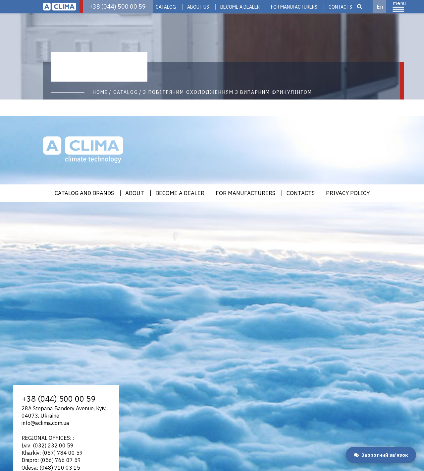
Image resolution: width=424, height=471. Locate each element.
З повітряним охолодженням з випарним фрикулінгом (227, 92)
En (380, 6)
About (134, 193)
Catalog (166, 7)
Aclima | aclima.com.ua (59, 7)
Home (100, 92)
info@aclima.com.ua (45, 423)
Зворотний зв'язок (384, 455)
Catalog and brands (84, 193)
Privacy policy (348, 193)
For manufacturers (294, 7)
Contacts (340, 7)
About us (198, 7)
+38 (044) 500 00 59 (117, 6)
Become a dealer (179, 193)
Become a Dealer (240, 7)
